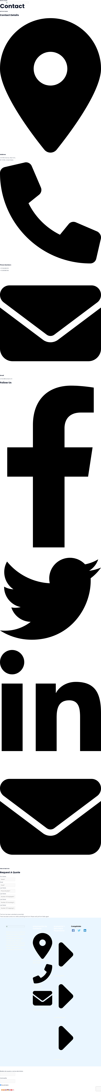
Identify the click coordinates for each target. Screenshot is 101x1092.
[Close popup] (2, 1068)
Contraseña (3, 1078)
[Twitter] (79, 930)
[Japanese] (14, 1090)
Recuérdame (5, 1085)
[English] (6, 1090)
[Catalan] (2, 1090)
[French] (10, 1090)
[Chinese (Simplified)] (12, 1090)
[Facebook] (73, 930)
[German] (8, 1090)
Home (65, 3)
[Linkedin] (85, 930)
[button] (50, 547)
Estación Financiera (75, 3)
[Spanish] (4, 1090)
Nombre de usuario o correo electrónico (11, 1071)
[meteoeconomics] (17, 2)
